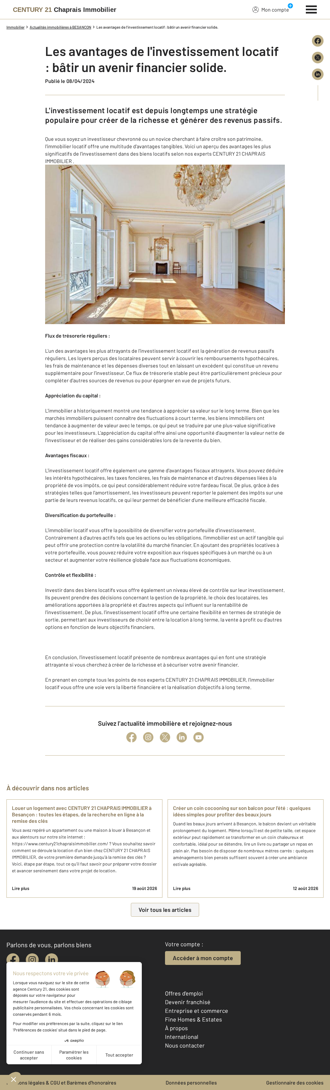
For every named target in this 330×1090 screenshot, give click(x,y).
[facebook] (12, 959)
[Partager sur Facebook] (318, 41)
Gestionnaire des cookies (295, 1082)
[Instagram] (148, 737)
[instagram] (32, 959)
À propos (176, 1027)
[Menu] (311, 9)
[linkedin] (51, 959)
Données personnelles (191, 1082)
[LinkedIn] (182, 737)
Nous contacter (185, 1045)
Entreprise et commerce (196, 1010)
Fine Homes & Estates (193, 1019)
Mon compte (275, 9)
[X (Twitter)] (165, 737)
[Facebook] (131, 737)
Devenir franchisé (187, 1001)
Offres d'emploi (184, 993)
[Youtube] (198, 737)
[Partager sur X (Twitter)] (318, 57)
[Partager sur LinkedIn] (318, 74)
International (181, 1036)
